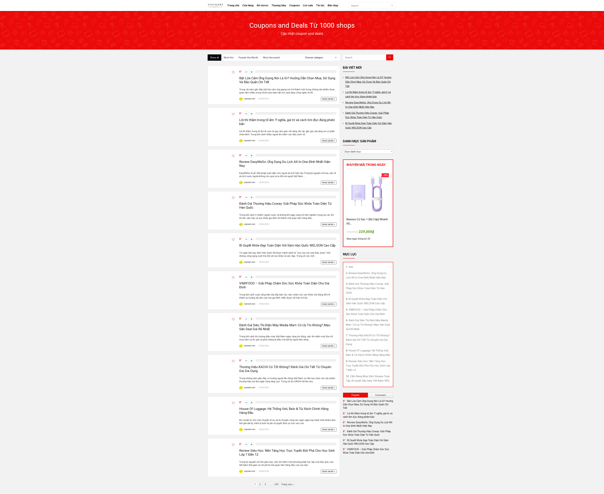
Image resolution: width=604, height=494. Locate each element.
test (351, 266)
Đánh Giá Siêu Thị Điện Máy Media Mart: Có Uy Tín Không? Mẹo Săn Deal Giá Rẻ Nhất (368, 325)
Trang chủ (233, 5)
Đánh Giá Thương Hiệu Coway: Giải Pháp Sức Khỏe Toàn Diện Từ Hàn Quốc (367, 288)
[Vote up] (251, 72)
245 (276, 484)
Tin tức (320, 5)
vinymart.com (249, 99)
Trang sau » (287, 484)
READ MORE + (328, 99)
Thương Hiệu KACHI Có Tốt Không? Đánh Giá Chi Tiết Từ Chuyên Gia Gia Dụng (368, 340)
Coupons (294, 5)
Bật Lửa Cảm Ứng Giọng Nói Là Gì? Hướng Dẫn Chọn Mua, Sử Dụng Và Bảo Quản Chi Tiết (368, 82)
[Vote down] (246, 72)
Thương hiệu (278, 5)
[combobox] (368, 151)
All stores (262, 5)
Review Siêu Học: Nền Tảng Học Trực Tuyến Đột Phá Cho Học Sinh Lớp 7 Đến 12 (368, 366)
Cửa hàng (248, 5)
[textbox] (368, 152)
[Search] (392, 5)
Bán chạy (333, 5)
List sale (308, 5)
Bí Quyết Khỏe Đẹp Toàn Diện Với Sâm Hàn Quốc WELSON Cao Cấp (287, 245)
